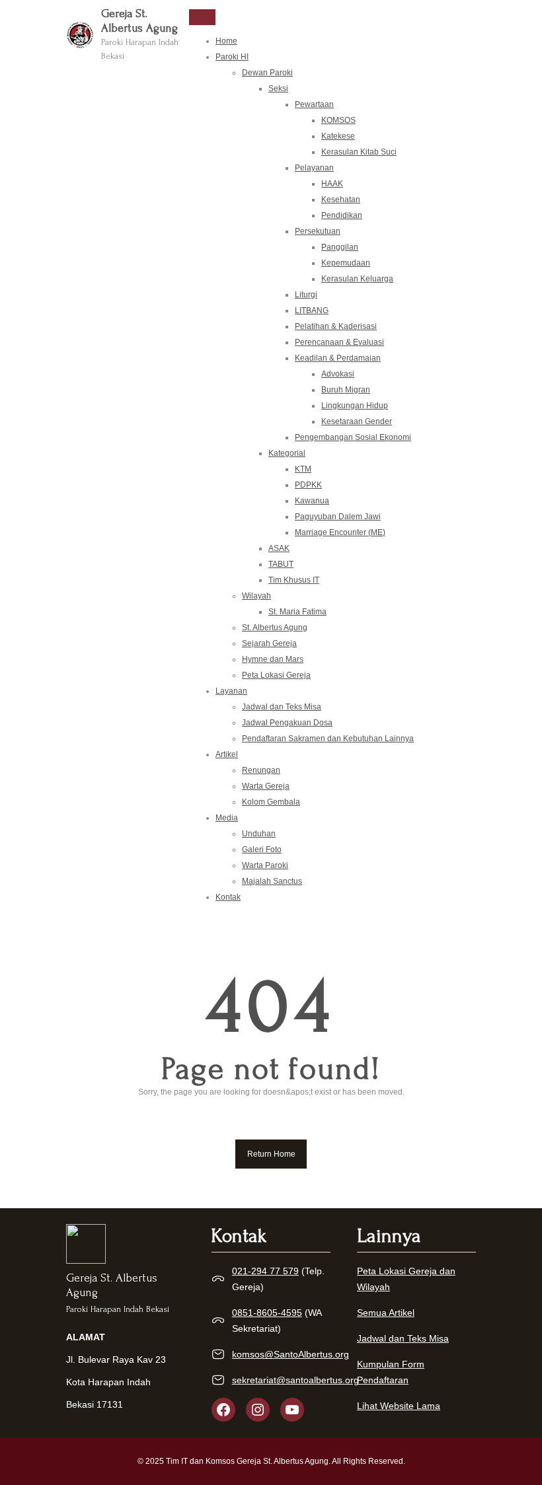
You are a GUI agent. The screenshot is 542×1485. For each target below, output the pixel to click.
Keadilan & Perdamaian (338, 358)
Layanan (231, 691)
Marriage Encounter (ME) (340, 532)
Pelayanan (314, 167)
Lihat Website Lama (398, 1405)
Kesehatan (340, 199)
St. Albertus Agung (274, 627)
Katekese (338, 136)
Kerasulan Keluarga (357, 278)
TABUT (280, 564)
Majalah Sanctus (272, 881)
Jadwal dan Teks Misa (281, 706)
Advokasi (337, 374)
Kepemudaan (345, 263)
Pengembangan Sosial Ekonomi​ (353, 437)
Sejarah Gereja (269, 643)
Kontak (228, 897)
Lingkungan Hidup (354, 405)
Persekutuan (317, 231)
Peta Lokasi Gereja (276, 675)
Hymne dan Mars (272, 659)
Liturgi (306, 294)
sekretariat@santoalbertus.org (295, 1380)
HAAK (332, 183)
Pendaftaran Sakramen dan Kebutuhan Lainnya (328, 738)
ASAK (279, 548)
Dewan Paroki (267, 72)
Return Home (271, 1154)
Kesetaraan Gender (356, 421)
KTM (303, 469)
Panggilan (339, 247)
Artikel (226, 754)
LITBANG (312, 310)
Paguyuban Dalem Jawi (338, 516)
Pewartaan (314, 104)
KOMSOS (338, 120)
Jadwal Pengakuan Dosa (287, 722)
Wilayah (256, 595)
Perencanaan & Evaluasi (339, 342)
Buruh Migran (345, 389)
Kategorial (286, 453)
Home (226, 41)
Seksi (278, 88)
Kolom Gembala (271, 802)
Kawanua (312, 500)
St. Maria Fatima (297, 611)
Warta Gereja (266, 786)
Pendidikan (341, 215)
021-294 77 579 (265, 1271)
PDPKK (308, 484)
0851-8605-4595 (267, 1312)
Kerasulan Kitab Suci (359, 152)
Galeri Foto (262, 849)
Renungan (261, 770)
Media (226, 817)
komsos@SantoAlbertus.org (290, 1354)
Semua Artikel (385, 1312)
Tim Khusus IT (293, 580)
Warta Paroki (265, 865)
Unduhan (259, 833)
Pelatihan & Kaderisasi (336, 326)
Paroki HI (232, 56)
